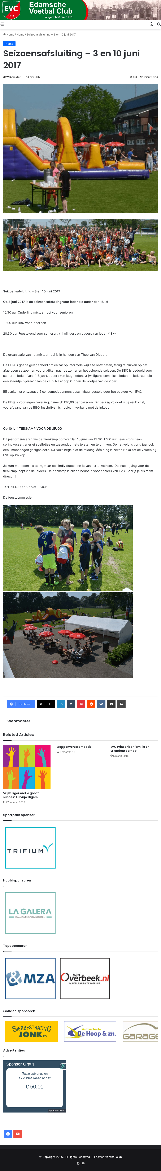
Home (10, 34)
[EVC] (80, 10)
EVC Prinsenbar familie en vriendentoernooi (129, 749)
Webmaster (13, 77)
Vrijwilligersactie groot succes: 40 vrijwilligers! (21, 795)
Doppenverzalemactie (74, 747)
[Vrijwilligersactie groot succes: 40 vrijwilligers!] (27, 767)
